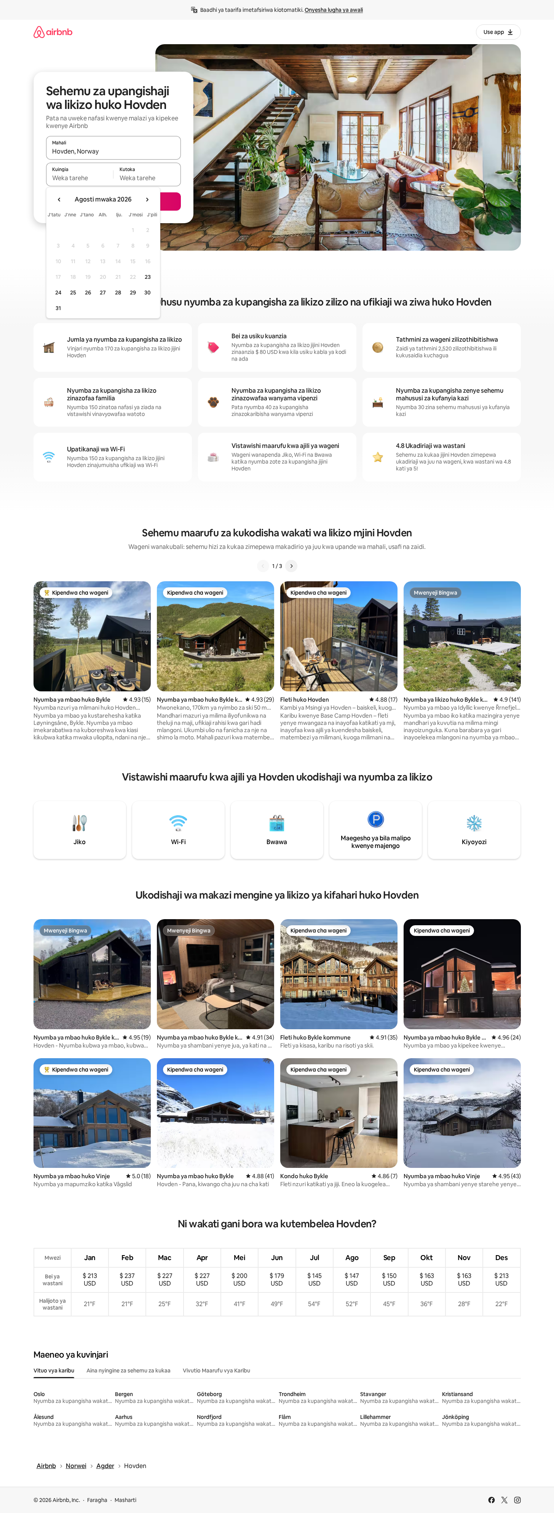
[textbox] (79, 177)
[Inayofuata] (291, 566)
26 (88, 292)
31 (58, 308)
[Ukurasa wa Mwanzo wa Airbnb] (53, 32)
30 (147, 292)
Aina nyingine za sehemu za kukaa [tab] (128, 1370)
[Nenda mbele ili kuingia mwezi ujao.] (147, 199)
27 (103, 292)
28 (118, 292)
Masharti (125, 1500)
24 (58, 292)
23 (148, 276)
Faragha (97, 1500)
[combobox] (113, 151)
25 (73, 292)
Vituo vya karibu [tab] (54, 1370)
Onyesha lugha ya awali (334, 9)
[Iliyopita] (263, 566)
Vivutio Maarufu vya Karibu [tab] (216, 1370)
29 (133, 292)
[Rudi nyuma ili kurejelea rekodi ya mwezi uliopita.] (59, 199)
